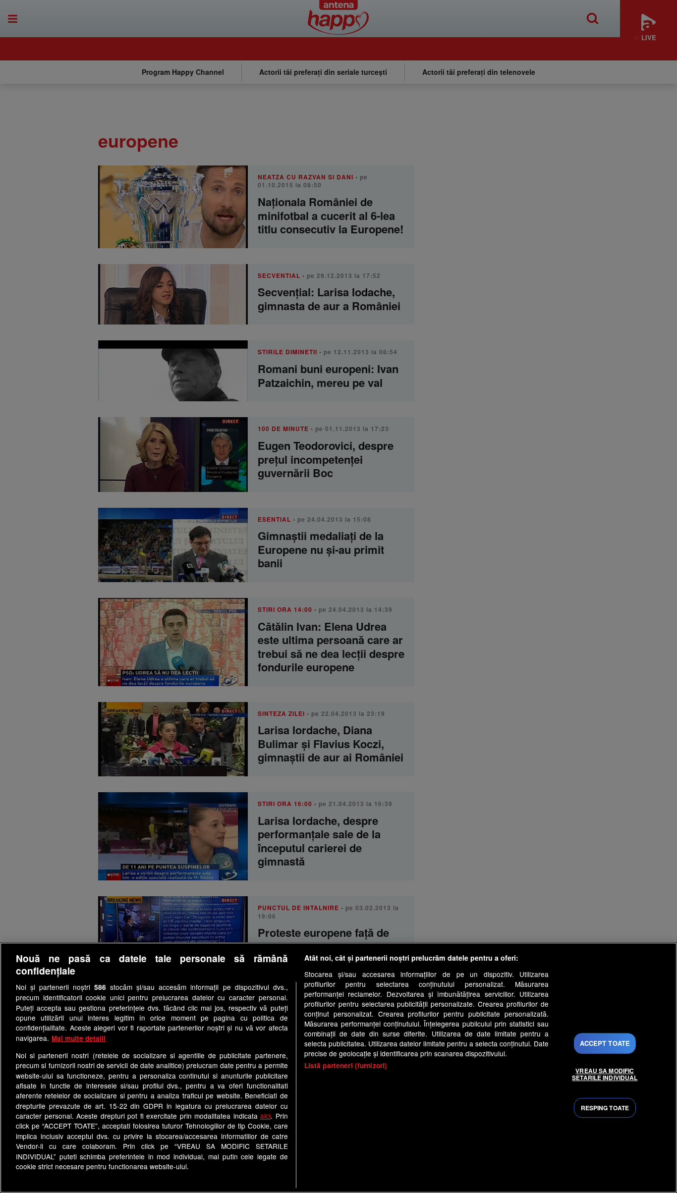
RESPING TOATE (605, 1107)
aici (265, 1116)
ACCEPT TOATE (605, 1043)
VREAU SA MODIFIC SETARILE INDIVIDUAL (604, 1074)
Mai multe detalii (79, 1038)
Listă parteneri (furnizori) (346, 1065)
